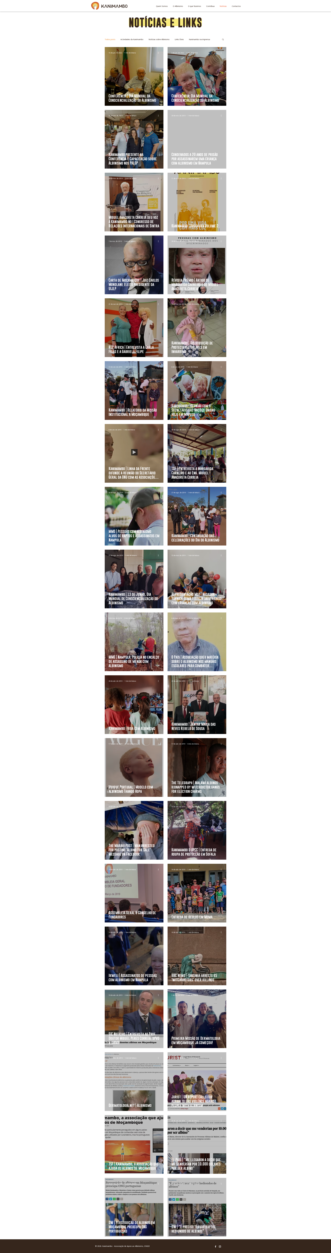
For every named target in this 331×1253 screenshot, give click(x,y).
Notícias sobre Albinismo (159, 39)
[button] (223, 39)
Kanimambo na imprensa (199, 39)
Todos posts (110, 39)
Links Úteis (179, 39)
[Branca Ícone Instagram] (220, 1246)
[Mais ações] (159, 52)
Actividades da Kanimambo (132, 39)
